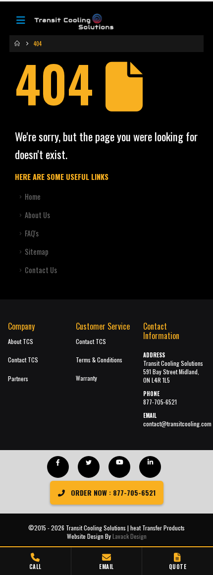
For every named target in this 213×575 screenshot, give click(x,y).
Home (33, 196)
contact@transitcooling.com (177, 423)
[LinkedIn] (150, 467)
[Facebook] (58, 467)
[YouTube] (119, 467)
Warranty (86, 378)
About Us (37, 215)
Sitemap (37, 251)
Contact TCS (23, 359)
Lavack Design (129, 536)
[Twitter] (89, 467)
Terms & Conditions (99, 359)
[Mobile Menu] (21, 22)
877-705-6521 (160, 402)
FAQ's (32, 233)
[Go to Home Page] (17, 43)
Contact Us (41, 270)
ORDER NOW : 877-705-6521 (112, 492)
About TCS (20, 341)
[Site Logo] (69, 22)
